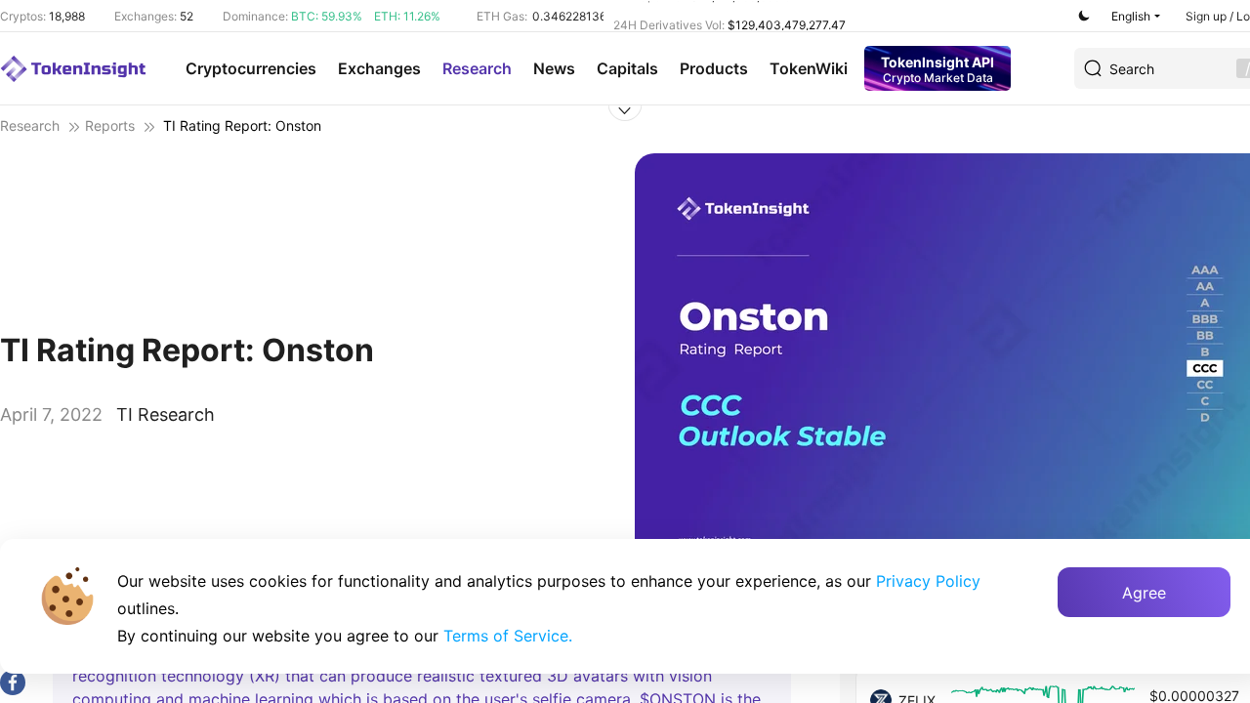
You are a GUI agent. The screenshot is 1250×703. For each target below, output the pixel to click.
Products (714, 68)
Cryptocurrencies (251, 68)
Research (477, 68)
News (554, 68)
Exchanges (379, 68)
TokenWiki (809, 68)
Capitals (627, 68)
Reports (110, 125)
